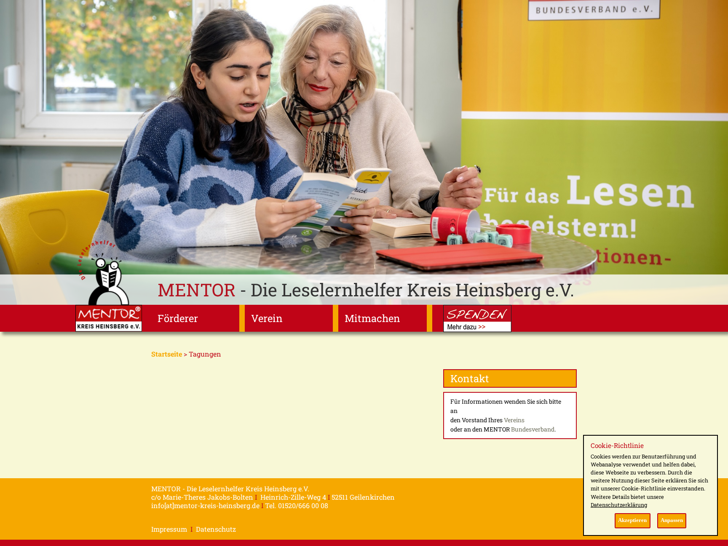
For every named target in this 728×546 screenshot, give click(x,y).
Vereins (514, 420)
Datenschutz (216, 529)
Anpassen (672, 520)
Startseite (166, 353)
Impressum (169, 529)
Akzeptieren (632, 520)
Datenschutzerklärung (619, 504)
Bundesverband (532, 429)
